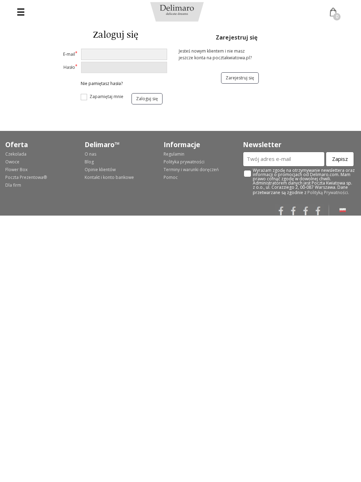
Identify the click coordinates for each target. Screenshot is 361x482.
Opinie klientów (100, 170)
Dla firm (13, 185)
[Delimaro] (177, 9)
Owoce (12, 162)
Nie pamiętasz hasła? (102, 83)
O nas (90, 154)
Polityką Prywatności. (328, 192)
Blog (89, 162)
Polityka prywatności (184, 162)
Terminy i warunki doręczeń (191, 170)
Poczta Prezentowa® (26, 177)
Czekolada (15, 154)
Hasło (70, 66)
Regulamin (174, 154)
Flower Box (16, 170)
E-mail (70, 53)
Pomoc (171, 177)
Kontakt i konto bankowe (109, 177)
